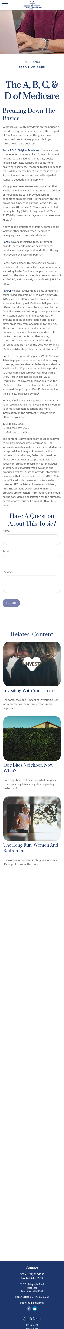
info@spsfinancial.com (32, 1303)
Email (6, 551)
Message (8, 572)
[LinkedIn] (34, 1308)
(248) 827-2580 (36, 1274)
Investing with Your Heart (29, 691)
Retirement (32, 1325)
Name (6, 531)
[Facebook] (28, 1308)
